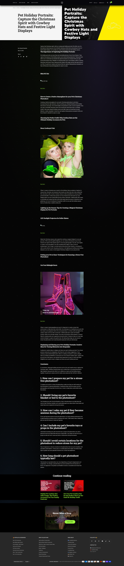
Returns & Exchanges (72, 546)
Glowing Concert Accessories (18, 550)
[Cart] (110, 2)
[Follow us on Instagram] (95, 541)
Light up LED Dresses (17, 546)
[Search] (107, 2)
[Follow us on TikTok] (106, 541)
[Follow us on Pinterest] (99, 541)
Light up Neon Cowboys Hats (44, 540)
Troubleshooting (71, 550)
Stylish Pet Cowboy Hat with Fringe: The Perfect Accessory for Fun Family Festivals (49, 496)
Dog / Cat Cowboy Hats (17, 554)
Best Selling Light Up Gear (18, 542)
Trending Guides (71, 542)
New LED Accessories (17, 540)
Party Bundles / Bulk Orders (18, 544)
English (27, 561)
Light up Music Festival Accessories (45, 542)
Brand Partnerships (42, 554)
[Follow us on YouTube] (102, 541)
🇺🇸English (101, 2)
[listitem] (18, 56)
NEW (28, 2)
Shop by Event (34, 2)
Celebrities (41, 550)
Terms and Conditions (72, 544)
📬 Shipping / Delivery (72, 552)
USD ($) (95, 2)
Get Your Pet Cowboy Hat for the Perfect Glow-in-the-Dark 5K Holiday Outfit (74, 495)
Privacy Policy (70, 548)
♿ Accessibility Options (72, 540)
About (90, 2)
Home (14, 7)
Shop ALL (15, 2)
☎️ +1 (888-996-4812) (94, 549)
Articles (18, 7)
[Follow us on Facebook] (92, 541)
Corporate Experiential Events (44, 556)
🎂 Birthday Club (71, 554)
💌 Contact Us (70, 556)
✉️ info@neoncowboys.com (95, 547)
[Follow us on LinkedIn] (109, 541)
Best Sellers (22, 2)
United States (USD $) (18, 561)
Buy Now (42, 88)
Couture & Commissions (43, 552)
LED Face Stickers (42, 546)
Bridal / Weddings (42, 548)
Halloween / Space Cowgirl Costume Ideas (47, 544)
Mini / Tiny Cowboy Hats (17, 552)
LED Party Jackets (16, 548)
